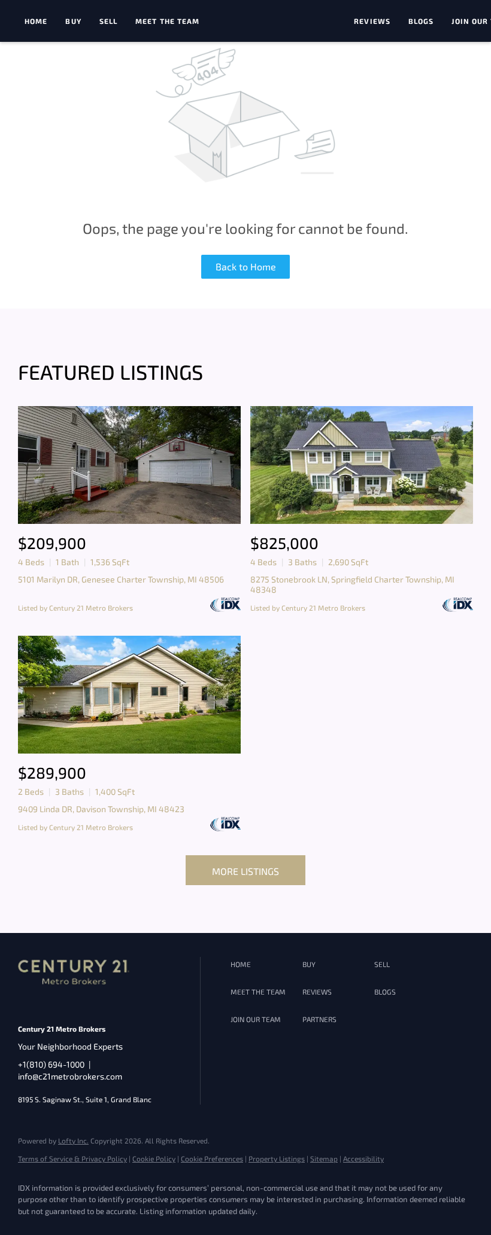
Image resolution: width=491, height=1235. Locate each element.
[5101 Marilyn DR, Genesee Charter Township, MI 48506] (129, 465)
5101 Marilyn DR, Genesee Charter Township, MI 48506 (121, 579)
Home (36, 21)
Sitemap (324, 1158)
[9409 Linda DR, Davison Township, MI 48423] (129, 695)
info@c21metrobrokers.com (70, 1076)
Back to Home (246, 266)
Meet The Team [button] (167, 21)
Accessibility (363, 1158)
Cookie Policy (153, 1158)
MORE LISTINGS (245, 871)
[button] (263, 964)
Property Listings (276, 1158)
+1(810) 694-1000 (51, 1064)
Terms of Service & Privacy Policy (72, 1158)
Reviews (372, 21)
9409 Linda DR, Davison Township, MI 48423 (101, 809)
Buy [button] (73, 21)
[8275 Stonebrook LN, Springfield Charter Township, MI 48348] (361, 465)
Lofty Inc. (73, 1140)
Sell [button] (108, 21)
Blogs (421, 21)
